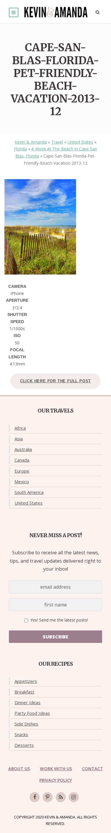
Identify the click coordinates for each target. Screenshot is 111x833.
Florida (20, 149)
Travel (57, 142)
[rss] (61, 797)
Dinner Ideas (28, 702)
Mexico (22, 481)
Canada (22, 460)
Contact (92, 768)
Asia (19, 439)
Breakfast (24, 692)
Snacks (21, 734)
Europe (22, 471)
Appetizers (26, 681)
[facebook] (35, 797)
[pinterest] (48, 797)
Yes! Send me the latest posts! (58, 620)
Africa (20, 428)
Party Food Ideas (32, 713)
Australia (23, 449)
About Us (19, 768)
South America (29, 492)
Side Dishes (26, 724)
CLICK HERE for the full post (55, 381)
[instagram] (74, 797)
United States (80, 142)
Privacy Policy (55, 780)
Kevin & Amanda (31, 142)
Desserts (24, 745)
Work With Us (56, 768)
